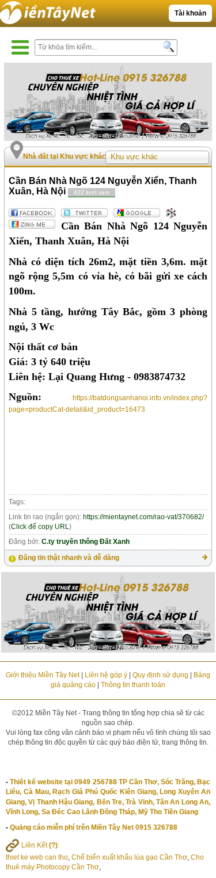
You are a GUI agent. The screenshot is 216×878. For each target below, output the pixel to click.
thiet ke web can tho (37, 857)
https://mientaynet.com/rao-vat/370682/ (143, 517)
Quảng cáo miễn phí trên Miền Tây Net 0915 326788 (93, 827)
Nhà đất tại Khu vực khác (64, 156)
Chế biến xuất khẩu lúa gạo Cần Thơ (129, 857)
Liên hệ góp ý (106, 675)
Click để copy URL (40, 527)
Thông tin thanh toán (133, 685)
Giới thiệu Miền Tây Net (42, 675)
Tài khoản (190, 13)
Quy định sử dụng (160, 675)
